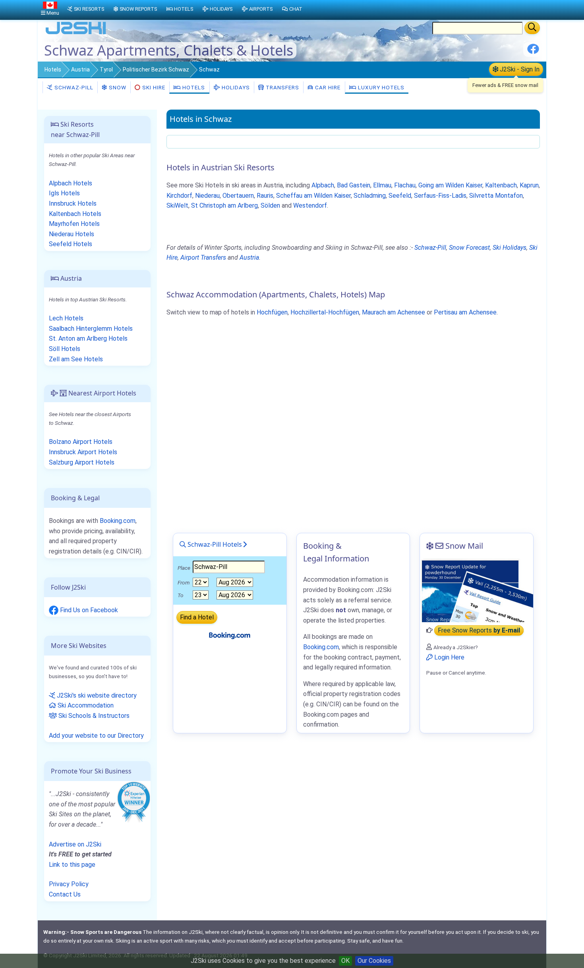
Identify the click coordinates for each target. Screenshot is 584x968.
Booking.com (117, 520)
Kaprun (529, 185)
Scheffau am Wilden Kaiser (313, 195)
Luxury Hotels (380, 87)
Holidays (235, 87)
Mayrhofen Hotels (74, 224)
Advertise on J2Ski (75, 844)
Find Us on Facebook (88, 610)
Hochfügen (272, 312)
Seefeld (400, 195)
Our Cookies (374, 960)
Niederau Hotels (71, 234)
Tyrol (106, 69)
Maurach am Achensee (393, 312)
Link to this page (72, 864)
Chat (295, 9)
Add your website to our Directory (96, 735)
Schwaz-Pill (73, 87)
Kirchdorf (179, 195)
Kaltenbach (501, 185)
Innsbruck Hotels (73, 203)
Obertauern (238, 195)
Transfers (281, 87)
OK (345, 960)
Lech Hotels (66, 318)
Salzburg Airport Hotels (81, 462)
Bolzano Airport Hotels (80, 441)
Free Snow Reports (479, 630)
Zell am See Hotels (76, 359)
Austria (80, 69)
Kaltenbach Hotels (75, 214)
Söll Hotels (64, 349)
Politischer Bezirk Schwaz (156, 69)
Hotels (52, 69)
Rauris (265, 195)
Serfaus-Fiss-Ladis (440, 195)
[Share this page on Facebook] (533, 51)
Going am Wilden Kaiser (450, 185)
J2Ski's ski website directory (96, 695)
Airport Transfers (203, 257)
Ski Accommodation (85, 705)
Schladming (370, 195)
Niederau (207, 195)
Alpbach (322, 185)
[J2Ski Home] (76, 33)
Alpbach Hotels (70, 183)
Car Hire (326, 87)
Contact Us (65, 894)
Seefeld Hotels (70, 244)
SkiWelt (177, 205)
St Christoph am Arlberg (224, 205)
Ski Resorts (89, 9)
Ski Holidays (509, 247)
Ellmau (382, 185)
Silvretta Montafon (496, 195)
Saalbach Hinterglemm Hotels (91, 328)
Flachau (405, 185)
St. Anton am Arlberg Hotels (88, 338)
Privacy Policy (69, 884)
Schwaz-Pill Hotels (214, 544)
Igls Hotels (64, 193)
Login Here (448, 657)
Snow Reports (138, 9)
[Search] (532, 27)
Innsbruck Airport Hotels (83, 452)
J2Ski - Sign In (519, 69)
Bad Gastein (353, 185)
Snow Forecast (469, 247)
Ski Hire (153, 87)
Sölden (270, 205)
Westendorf (310, 205)
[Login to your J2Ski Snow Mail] (476, 590)
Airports (261, 9)
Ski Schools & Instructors (93, 715)
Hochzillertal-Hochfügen (324, 312)
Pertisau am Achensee (465, 312)
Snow (116, 87)
